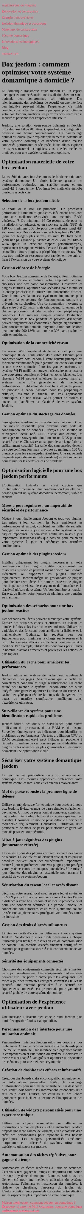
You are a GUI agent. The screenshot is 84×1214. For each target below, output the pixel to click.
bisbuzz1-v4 (10, 53)
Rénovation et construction (20, 11)
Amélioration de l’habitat (19, 5)
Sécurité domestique (15, 35)
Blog (5, 47)
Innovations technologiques (20, 41)
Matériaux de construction (19, 29)
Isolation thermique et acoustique (24, 23)
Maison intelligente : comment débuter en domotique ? (38, 1202)
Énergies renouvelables (17, 17)
